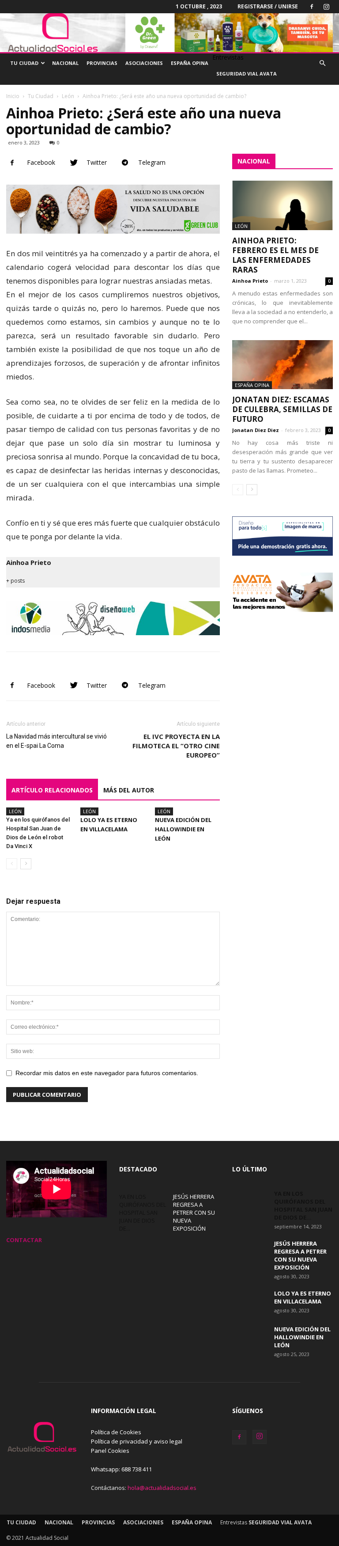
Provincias (102, 63)
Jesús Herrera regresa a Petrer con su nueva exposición (194, 1212)
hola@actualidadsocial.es (162, 1488)
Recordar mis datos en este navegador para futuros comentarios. (106, 1072)
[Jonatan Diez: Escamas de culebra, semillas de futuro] (282, 365)
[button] (322, 63)
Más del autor (128, 790)
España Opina (189, 63)
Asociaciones (144, 63)
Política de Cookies (116, 1432)
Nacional (65, 63)
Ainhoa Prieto (28, 562)
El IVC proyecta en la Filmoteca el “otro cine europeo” (176, 745)
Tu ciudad (24, 63)
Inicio (12, 96)
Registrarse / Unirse (267, 6)
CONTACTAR (24, 1240)
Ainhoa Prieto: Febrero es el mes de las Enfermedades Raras (275, 255)
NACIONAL (253, 161)
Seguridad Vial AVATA (246, 73)
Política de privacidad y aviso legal (136, 1441)
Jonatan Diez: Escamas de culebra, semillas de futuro (282, 409)
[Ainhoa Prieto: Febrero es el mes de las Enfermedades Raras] (282, 205)
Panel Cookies (110, 1451)
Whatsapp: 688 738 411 (121, 1469)
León (68, 96)
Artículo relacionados (52, 790)
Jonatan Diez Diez (255, 430)
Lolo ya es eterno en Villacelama (302, 1297)
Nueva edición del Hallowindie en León (183, 829)
